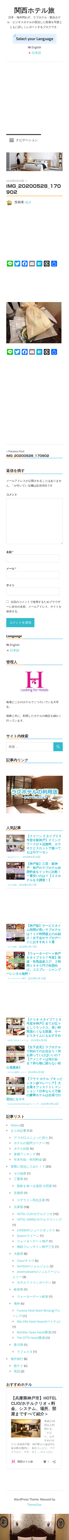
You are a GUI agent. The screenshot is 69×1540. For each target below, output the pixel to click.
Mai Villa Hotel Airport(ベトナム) (38, 1321)
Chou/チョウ (25, 1260)
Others (15, 1125)
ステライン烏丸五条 (31, 1200)
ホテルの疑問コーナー (29, 1143)
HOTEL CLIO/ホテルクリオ (34, 1214)
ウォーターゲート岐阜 (32, 1296)
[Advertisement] (34, 98)
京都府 (18, 1192)
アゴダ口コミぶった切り (31, 1137)
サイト (10, 585)
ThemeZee (34, 1504)
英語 (17, 1371)
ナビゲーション (27, 140)
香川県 (18, 1344)
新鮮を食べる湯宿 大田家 (34, 1186)
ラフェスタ (25, 1351)
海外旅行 (17, 1358)
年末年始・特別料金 (28, 1159)
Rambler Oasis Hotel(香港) (34, 1332)
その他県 (20, 1173)
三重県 (18, 1179)
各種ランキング (25, 1154)
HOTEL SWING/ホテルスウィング (39, 1219)
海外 (17, 1303)
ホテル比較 (21, 1148)
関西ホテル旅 (34, 10)
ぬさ (28, 202)
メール (11, 568)
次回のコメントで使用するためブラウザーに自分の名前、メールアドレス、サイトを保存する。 (33, 607)
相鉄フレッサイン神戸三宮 (35, 1246)
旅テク (18, 1365)
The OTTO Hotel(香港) (31, 1337)
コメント (11, 494)
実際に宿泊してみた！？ (28, 1166)
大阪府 (18, 1253)
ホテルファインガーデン (34, 1282)
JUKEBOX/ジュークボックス (36, 1230)
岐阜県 (18, 1289)
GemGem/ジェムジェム (33, 1266)
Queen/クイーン (28, 1235)
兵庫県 (18, 1207)
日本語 (36, 52)
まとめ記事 (18, 1130)
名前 (9, 552)
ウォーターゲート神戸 (32, 1241)
